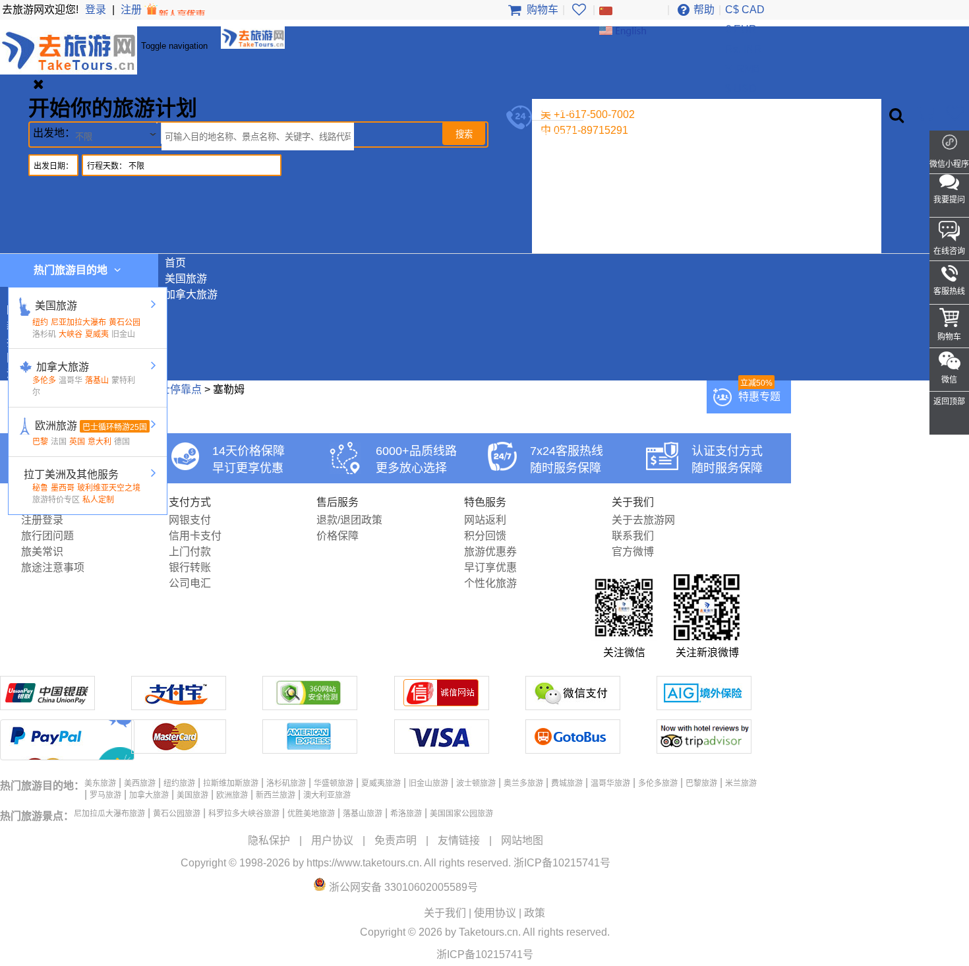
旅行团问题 (47, 535)
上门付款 (190, 551)
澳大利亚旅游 (327, 795)
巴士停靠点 (175, 389)
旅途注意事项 (52, 567)
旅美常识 (42, 551)
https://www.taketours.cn (363, 862)
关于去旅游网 (643, 520)
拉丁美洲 (560, 214)
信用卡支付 (195, 535)
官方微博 (633, 551)
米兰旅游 (741, 783)
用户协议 (332, 840)
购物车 (541, 9)
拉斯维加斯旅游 (230, 783)
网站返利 (485, 520)
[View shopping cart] (924, 113)
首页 (175, 262)
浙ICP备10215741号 (562, 862)
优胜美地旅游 (311, 813)
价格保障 (337, 535)
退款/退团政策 (349, 520)
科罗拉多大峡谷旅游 (243, 813)
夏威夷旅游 (381, 783)
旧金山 (123, 334)
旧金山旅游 (428, 783)
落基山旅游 (362, 813)
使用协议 (495, 913)
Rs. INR (743, 49)
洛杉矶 (44, 334)
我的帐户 (560, 135)
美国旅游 (560, 151)
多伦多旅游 (658, 783)
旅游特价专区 (56, 499)
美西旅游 (140, 783)
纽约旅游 (179, 783)
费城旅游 (567, 783)
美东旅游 (100, 783)
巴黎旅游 (701, 783)
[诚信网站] (441, 706)
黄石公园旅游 (176, 813)
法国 (59, 441)
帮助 (704, 9)
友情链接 (459, 840)
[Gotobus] (572, 750)
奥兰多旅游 (523, 783)
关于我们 (445, 913)
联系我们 (633, 535)
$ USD (741, 88)
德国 (122, 441)
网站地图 (522, 840)
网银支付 (190, 520)
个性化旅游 (490, 583)
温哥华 (70, 380)
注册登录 (42, 520)
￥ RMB (741, 69)
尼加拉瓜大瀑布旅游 (109, 813)
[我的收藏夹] (579, 9)
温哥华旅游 (610, 783)
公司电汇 (190, 583)
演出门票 (560, 246)
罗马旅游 (105, 795)
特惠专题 (759, 396)
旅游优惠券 (490, 551)
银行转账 (190, 567)
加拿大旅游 (565, 167)
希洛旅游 (406, 813)
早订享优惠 (490, 567)
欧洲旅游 (560, 183)
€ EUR (741, 29)
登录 (95, 9)
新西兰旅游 (565, 198)
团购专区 (560, 230)
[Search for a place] (896, 115)
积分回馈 (485, 535)
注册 (132, 9)
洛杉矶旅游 (286, 783)
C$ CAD (745, 9)
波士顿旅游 (476, 783)
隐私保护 (269, 840)
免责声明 (395, 840)
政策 (534, 913)
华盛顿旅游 (333, 783)
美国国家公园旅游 (461, 813)
